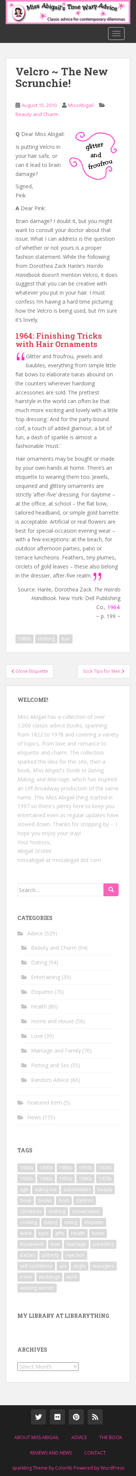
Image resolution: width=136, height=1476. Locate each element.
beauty (104, 1189)
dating (50, 1222)
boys (64, 1200)
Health (39, 1006)
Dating (39, 962)
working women (37, 1288)
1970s (105, 1178)
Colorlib (64, 1468)
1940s (46, 1178)
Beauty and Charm (36, 114)
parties (27, 1255)
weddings (49, 1277)
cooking (28, 1222)
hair (66, 639)
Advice (35, 933)
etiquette (94, 1222)
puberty (50, 1255)
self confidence (36, 1266)
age (24, 1189)
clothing (46, 639)
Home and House (52, 1021)
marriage (76, 1244)
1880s (26, 1167)
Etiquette (42, 991)
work (71, 1277)
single (79, 1266)
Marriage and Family (56, 1050)
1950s (65, 1178)
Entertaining (45, 977)
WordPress (112, 1468)
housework (32, 1244)
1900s (65, 1167)
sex (62, 1266)
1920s (105, 1167)
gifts (59, 1233)
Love (37, 1035)
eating (70, 1222)
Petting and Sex (50, 1065)
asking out (46, 1189)
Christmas (31, 1211)
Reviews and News (51, 1453)
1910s (85, 1167)
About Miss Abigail (36, 1437)
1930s (26, 1178)
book (25, 1200)
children (84, 1200)
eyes (43, 1233)
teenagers (103, 1266)
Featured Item (44, 1102)
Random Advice (50, 1079)
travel (26, 1277)
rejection (75, 1255)
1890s (46, 1167)
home (98, 1233)
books (45, 1200)
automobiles (77, 1189)
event (26, 1233)
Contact (95, 1453)
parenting (103, 1244)
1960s (24, 639)
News (34, 1117)
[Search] (111, 889)
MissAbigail (81, 105)
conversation (86, 1211)
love (55, 1244)
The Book (110, 1437)
